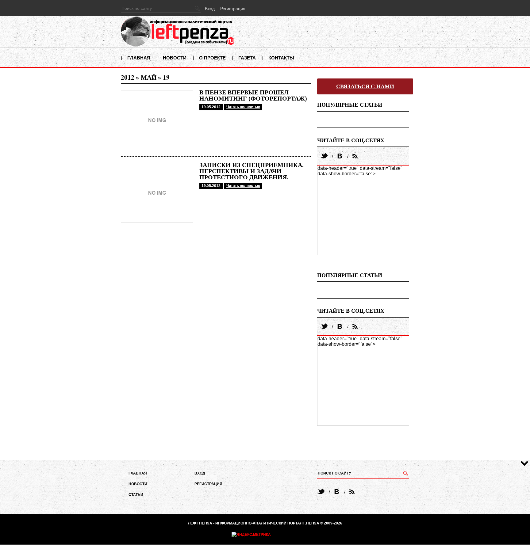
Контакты (281, 57)
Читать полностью (243, 107)
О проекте (212, 57)
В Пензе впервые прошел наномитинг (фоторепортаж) (253, 95)
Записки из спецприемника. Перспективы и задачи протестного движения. (251, 171)
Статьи (136, 495)
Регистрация (232, 8)
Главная (138, 57)
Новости (174, 57)
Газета (247, 57)
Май (148, 77)
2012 (127, 77)
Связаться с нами (365, 86)
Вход (210, 8)
